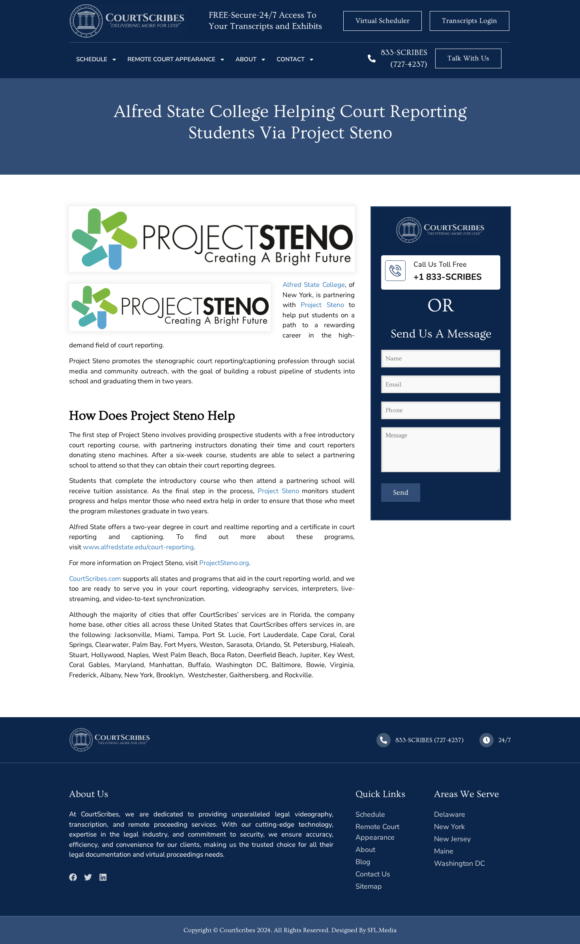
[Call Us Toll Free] (395, 270)
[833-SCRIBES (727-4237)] (372, 58)
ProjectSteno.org (224, 562)
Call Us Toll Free (440, 264)
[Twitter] (88, 877)
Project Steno (322, 304)
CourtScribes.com (95, 578)
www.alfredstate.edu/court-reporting (138, 547)
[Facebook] (73, 877)
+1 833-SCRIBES (447, 277)
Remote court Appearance (171, 59)
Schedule (91, 59)
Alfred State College (314, 284)
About (246, 59)
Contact (291, 59)
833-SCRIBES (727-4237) (429, 740)
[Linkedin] (103, 877)
